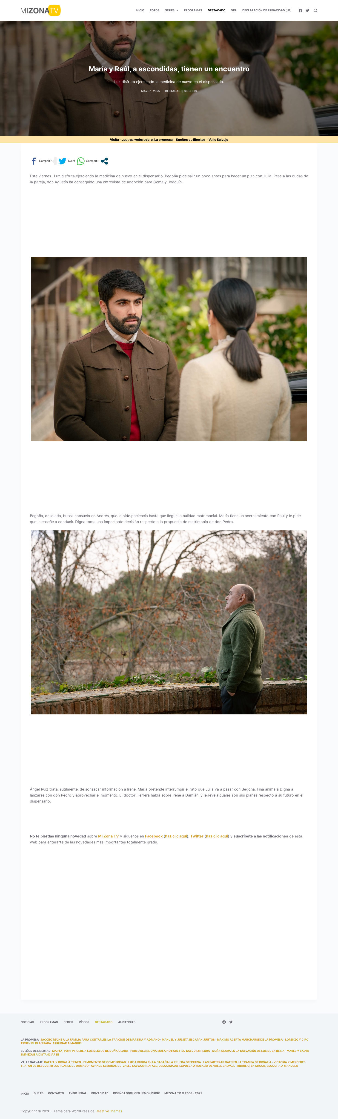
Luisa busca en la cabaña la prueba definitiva (164, 1062)
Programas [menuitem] (193, 10)
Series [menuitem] (170, 10)
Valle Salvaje (218, 139)
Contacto (56, 1093)
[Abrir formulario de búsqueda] (315, 10)
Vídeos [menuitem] (84, 1022)
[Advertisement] (169, 223)
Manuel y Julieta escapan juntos (188, 1039)
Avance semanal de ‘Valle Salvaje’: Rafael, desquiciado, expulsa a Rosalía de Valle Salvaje (163, 1065)
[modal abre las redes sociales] (104, 161)
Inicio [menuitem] (140, 10)
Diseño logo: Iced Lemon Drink (136, 1093)
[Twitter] (307, 10)
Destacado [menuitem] (216, 10)
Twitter (196, 836)
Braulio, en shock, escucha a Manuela (267, 1065)
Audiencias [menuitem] (126, 1022)
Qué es (38, 1093)
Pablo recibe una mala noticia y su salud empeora (170, 1051)
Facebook (154, 836)
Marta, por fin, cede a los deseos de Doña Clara (90, 1051)
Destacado (173, 91)
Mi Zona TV (108, 836)
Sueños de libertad (190, 139)
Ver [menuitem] (234, 10)
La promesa (163, 139)
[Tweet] (66, 161)
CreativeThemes (108, 1111)
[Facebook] (300, 10)
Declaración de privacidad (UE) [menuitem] (267, 10)
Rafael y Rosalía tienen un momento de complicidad (85, 1062)
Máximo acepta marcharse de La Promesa (250, 1039)
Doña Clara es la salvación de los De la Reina (248, 1051)
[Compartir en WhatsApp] (87, 161)
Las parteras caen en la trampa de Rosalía (237, 1062)
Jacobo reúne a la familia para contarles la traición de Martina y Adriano (100, 1039)
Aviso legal (78, 1093)
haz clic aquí (176, 836)
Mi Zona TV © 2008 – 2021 (183, 1093)
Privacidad (100, 1093)
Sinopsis (190, 91)
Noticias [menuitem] (27, 1022)
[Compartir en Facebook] (41, 161)
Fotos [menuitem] (154, 10)
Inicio (25, 1093)
